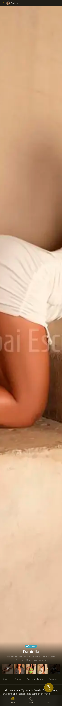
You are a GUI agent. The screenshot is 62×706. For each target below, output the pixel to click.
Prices (18, 679)
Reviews (53, 679)
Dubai (21, 660)
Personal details (35, 679)
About (6, 679)
